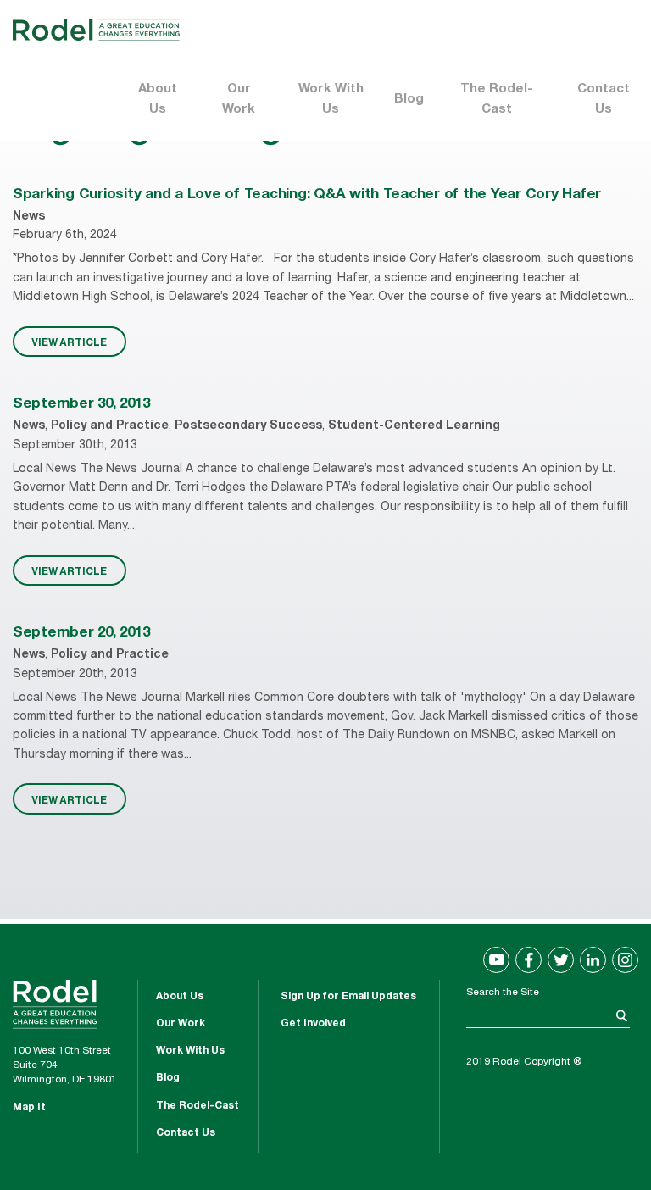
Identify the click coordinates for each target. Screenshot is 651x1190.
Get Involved (313, 1024)
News (29, 217)
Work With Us (331, 99)
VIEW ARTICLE (69, 342)
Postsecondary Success (248, 426)
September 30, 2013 (81, 405)
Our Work (238, 99)
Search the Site (502, 992)
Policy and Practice (110, 426)
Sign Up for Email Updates (348, 997)
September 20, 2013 (81, 633)
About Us (157, 99)
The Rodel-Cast (496, 99)
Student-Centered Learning (414, 426)
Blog (409, 99)
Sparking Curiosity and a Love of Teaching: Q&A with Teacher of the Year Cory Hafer (307, 195)
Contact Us (603, 99)
